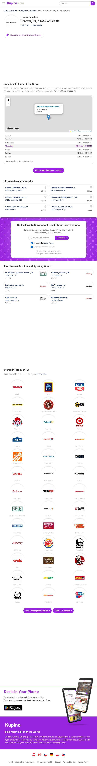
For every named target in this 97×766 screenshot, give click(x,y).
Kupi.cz (45, 755)
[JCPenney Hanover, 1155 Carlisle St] (71, 275)
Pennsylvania (23, 11)
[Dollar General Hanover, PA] (17, 404)
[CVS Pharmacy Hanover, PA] (79, 491)
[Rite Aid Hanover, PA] (79, 387)
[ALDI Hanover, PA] (48, 387)
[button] (24, 35)
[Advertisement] (48, 59)
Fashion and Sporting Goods (31, 25)
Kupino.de (51, 755)
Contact (57, 762)
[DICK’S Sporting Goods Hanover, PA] (17, 508)
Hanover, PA (41, 374)
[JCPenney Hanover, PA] (17, 543)
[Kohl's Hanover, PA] (79, 474)
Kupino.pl (57, 755)
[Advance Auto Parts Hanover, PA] (79, 578)
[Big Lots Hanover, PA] (48, 508)
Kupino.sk (63, 755)
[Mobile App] (13, 708)
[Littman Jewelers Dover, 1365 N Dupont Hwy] (71, 208)
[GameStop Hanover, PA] (48, 491)
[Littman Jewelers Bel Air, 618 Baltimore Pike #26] (25, 199)
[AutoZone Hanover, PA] (48, 595)
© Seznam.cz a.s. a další (84, 131)
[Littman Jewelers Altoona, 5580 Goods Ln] (25, 208)
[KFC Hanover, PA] (79, 560)
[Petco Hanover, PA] (48, 439)
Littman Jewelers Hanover (48, 106)
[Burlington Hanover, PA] (17, 491)
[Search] (93, 3)
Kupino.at (34, 755)
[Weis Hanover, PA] (17, 560)
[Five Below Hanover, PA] (17, 526)
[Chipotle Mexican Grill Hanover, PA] (48, 404)
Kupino (6, 11)
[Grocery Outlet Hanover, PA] (48, 526)
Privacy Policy (48, 243)
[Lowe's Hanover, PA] (17, 439)
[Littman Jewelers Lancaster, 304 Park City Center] (71, 189)
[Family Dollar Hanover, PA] (79, 439)
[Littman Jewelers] (11, 22)
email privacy (55, 251)
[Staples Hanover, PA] (17, 474)
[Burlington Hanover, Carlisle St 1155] (25, 287)
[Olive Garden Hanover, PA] (48, 560)
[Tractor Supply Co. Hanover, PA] (79, 508)
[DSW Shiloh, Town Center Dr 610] (25, 300)
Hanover (32, 11)
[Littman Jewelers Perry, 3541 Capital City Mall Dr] (25, 189)
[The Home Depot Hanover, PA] (17, 456)
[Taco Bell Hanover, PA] (79, 543)
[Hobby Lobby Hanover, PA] (79, 526)
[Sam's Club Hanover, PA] (48, 456)
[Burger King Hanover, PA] (48, 543)
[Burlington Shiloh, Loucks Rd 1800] (71, 300)
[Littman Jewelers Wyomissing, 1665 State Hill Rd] (71, 199)
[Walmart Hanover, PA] (48, 422)
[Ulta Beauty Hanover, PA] (17, 578)
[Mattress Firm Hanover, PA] (48, 474)
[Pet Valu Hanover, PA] (79, 456)
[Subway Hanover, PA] (48, 578)
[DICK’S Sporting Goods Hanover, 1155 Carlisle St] (25, 275)
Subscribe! (61, 238)
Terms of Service (69, 762)
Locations (13, 11)
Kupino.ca (40, 755)
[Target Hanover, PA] (79, 422)
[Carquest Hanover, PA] (79, 595)
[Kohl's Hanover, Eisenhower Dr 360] (71, 287)
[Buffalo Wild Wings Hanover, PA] (79, 404)
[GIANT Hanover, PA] (17, 387)
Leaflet (73, 131)
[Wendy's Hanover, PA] (17, 422)
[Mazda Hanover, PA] (17, 595)
